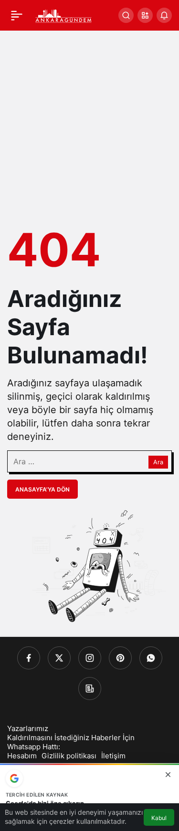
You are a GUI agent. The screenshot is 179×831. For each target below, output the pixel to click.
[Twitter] (59, 657)
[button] (145, 15)
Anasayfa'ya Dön (42, 489)
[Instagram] (89, 657)
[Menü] (16, 15)
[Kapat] (168, 774)
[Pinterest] (120, 657)
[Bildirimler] (164, 15)
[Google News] (89, 688)
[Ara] (126, 15)
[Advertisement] (89, 125)
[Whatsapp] (150, 657)
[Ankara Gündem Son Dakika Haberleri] (64, 14)
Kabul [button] (159, 817)
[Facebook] (28, 657)
